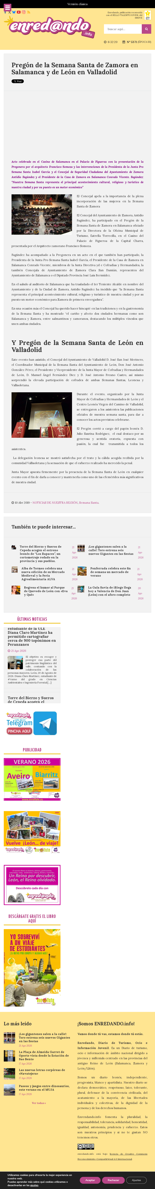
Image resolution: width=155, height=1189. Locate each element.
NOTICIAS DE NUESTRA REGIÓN (55, 502)
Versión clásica (77, 4)
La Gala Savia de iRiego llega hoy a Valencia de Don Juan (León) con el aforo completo (109, 591)
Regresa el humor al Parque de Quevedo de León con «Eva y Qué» (46, 591)
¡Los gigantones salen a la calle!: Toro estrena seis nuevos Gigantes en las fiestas (110, 550)
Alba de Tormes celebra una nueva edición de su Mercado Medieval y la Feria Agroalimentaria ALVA (43, 574)
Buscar (146, 29)
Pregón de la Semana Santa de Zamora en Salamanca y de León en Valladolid (75, 68)
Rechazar (113, 1180)
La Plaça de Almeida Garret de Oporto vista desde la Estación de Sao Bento (44, 1055)
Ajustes (136, 1180)
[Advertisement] (77, 125)
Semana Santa (88, 502)
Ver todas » (39, 1103)
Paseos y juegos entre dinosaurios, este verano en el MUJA (44, 1087)
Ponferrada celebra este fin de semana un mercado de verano (110, 572)
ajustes (34, 1185)
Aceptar (90, 1180)
